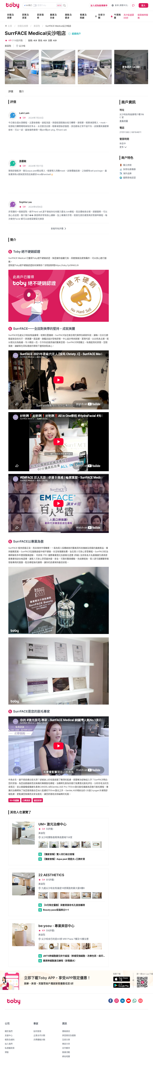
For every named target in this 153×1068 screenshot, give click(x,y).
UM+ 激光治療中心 (52, 824)
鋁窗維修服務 (143, 16)
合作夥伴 (66, 1048)
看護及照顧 (83, 16)
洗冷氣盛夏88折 (129, 16)
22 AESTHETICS (51, 875)
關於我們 (9, 1031)
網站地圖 (66, 1056)
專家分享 (66, 1044)
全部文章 (66, 1039)
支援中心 (9, 1035)
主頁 (10, 26)
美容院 (37, 26)
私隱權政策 (9, 1048)
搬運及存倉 (53, 16)
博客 (7, 1052)
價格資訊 (66, 1031)
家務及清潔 (25, 16)
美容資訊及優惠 (69, 1035)
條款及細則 (9, 1039)
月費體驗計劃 (39, 1039)
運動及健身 (68, 16)
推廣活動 (66, 1052)
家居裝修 (40, 16)
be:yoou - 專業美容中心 (56, 926)
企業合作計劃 (39, 1035)
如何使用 (37, 1031)
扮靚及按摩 (10, 16)
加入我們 (9, 1044)
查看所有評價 (57, 228)
